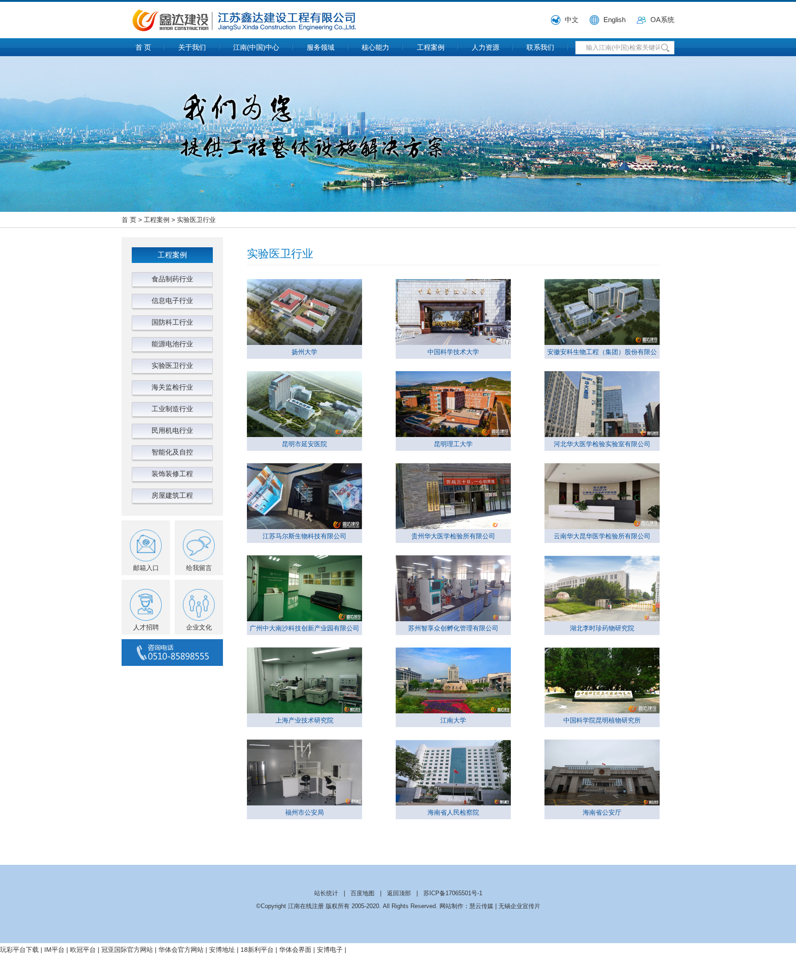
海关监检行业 (172, 387)
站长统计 (326, 893)
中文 (572, 19)
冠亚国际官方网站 (127, 949)
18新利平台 (257, 949)
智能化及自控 (172, 452)
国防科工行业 (172, 322)
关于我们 (192, 47)
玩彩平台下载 (19, 949)
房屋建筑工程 (172, 495)
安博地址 (222, 949)
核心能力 (375, 47)
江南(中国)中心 (256, 47)
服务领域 (320, 47)
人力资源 (485, 47)
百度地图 (363, 893)
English (614, 19)
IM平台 (54, 949)
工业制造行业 (172, 409)
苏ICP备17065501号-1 (452, 893)
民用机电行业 (172, 430)
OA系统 (662, 19)
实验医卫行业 (196, 219)
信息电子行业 (172, 300)
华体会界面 (295, 949)
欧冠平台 (83, 949)
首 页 (143, 47)
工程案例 (431, 47)
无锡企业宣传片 (519, 906)
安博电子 (330, 949)
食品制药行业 (172, 279)
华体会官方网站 (181, 949)
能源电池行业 (172, 344)
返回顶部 (399, 893)
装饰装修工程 (172, 474)
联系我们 (540, 47)
